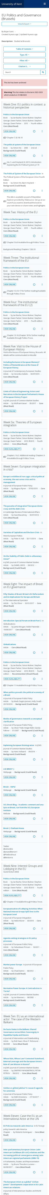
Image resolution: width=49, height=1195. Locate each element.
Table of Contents (23, 49)
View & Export (23, 24)
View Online (9, 131)
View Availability (12, 449)
